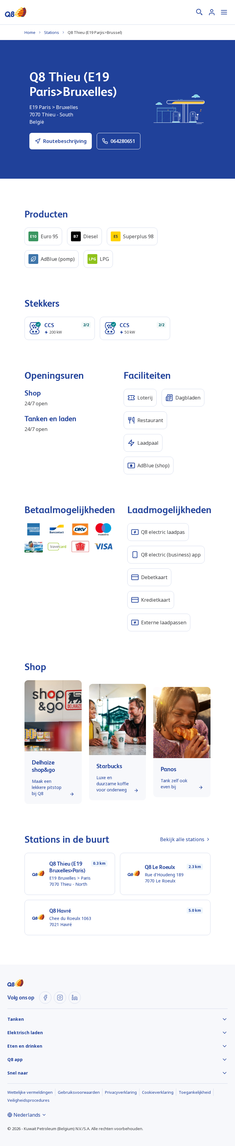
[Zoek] (199, 12)
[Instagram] (60, 997)
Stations (51, 32)
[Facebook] (45, 997)
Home (29, 32)
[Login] (212, 12)
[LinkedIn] (75, 997)
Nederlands (26, 1114)
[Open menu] (224, 12)
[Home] (15, 12)
